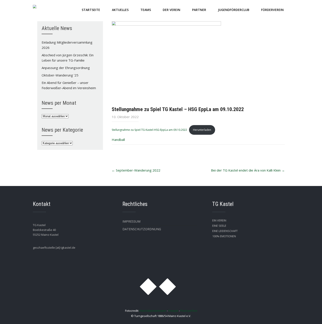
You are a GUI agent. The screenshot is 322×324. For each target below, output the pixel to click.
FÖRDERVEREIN (272, 10)
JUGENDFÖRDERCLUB (233, 10)
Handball (118, 139)
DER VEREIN (171, 10)
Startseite (91, 10)
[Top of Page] (310, 314)
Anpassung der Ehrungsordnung (66, 68)
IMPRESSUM (131, 221)
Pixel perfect (188, 311)
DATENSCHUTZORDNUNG (141, 229)
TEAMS (145, 10)
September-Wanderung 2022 (136, 170)
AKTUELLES (120, 10)
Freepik (173, 311)
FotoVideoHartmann (153, 311)
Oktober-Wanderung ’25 (60, 75)
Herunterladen (202, 130)
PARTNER (199, 10)
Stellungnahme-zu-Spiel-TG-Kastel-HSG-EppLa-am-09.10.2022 (149, 130)
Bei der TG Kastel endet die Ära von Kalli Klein (248, 170)
